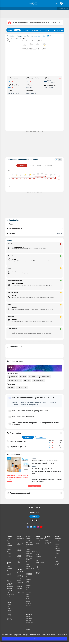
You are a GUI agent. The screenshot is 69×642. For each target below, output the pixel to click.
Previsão (9, 536)
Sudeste (28, 579)
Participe (47, 540)
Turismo (28, 603)
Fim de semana (36, 30)
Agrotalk (28, 620)
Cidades (41, 437)
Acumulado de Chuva (16, 380)
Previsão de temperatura (20, 575)
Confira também (47, 537)
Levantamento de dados (40, 563)
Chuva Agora (23, 387)
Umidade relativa (19, 550)
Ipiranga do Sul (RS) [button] (41, 36)
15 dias (47, 30)
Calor (27, 594)
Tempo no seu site (48, 543)
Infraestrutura (30, 568)
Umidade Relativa (45, 376)
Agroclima (29, 542)
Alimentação (29, 544)
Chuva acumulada (10, 618)
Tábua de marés (19, 589)
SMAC (37, 554)
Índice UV (19, 586)
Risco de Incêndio (40, 380)
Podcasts (9, 590)
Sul (27, 577)
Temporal (28, 592)
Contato (57, 536)
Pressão (33, 376)
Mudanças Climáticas (29, 574)
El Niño (28, 599)
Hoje (17, 30)
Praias (9, 553)
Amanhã (25, 30)
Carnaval (28, 608)
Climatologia (20, 592)
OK (34, 638)
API (37, 560)
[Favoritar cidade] (50, 35)
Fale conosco (57, 544)
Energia (28, 566)
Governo (28, 571)
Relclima (9, 588)
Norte (27, 587)
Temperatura (14, 376)
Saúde (28, 547)
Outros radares (9, 611)
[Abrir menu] (6, 4)
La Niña (28, 601)
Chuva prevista (9, 615)
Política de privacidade (30, 635)
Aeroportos (28, 437)
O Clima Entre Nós (29, 617)
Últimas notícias (28, 539)
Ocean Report (37, 567)
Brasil (8, 538)
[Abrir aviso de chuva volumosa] (60, 78)
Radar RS (28, 605)
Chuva (24, 376)
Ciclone (28, 596)
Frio (27, 589)
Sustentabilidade (30, 551)
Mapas (19, 536)
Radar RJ (9, 608)
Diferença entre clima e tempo (10, 594)
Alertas (28, 549)
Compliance (58, 538)
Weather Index (38, 573)
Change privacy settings (58, 552)
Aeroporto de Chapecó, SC (18, 447)
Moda (27, 564)
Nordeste (28, 585)
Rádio (37, 545)
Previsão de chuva (20, 572)
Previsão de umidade (20, 579)
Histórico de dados (58, 30)
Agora (10, 30)
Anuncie (57, 541)
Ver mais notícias (34, 486)
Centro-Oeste (28, 582)
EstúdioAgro (29, 622)
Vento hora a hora (20, 583)
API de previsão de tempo (58, 563)
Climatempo (34, 516)
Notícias (28, 536)
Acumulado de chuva (20, 544)
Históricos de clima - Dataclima (10, 585)
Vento (28, 380)
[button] (57, 3)
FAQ (56, 555)
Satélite (12, 387)
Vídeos (28, 629)
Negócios (28, 562)
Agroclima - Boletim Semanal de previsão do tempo (29, 556)
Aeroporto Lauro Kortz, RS (18, 441)
